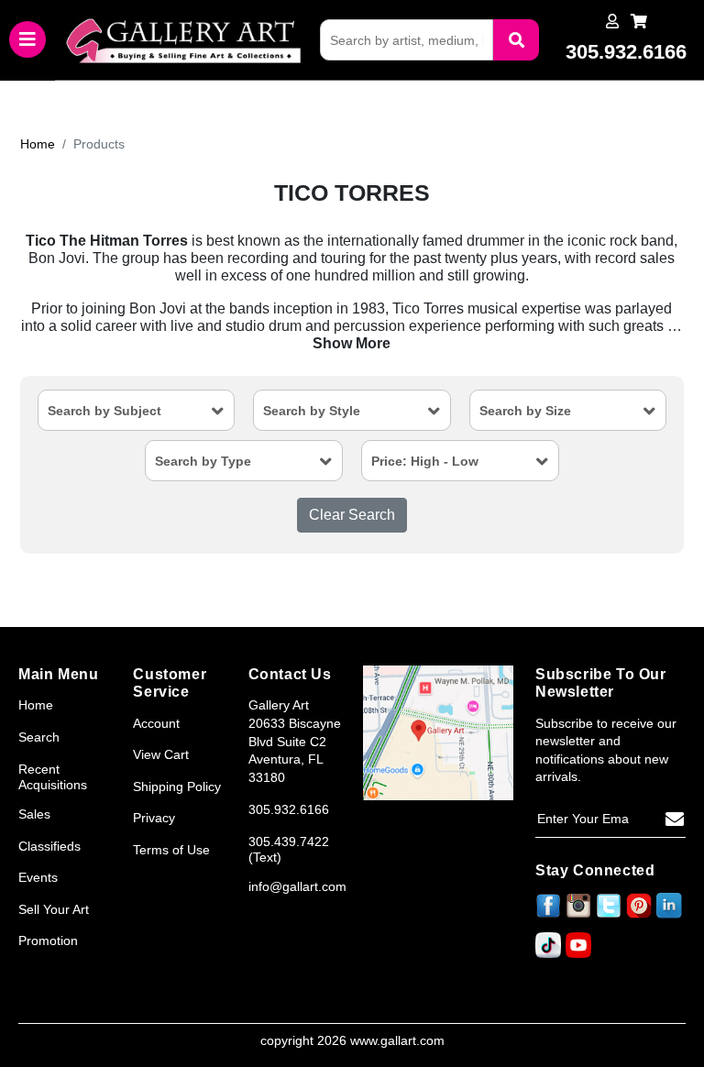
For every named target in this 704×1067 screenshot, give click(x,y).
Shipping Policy (177, 786)
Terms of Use (171, 849)
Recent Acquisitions (52, 777)
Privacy (154, 817)
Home (37, 144)
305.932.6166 (288, 809)
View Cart (161, 754)
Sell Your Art (53, 909)
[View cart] (639, 21)
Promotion (48, 940)
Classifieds (49, 846)
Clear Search (352, 514)
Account (156, 723)
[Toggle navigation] (27, 39)
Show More (351, 343)
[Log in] (612, 21)
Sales (34, 814)
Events (38, 877)
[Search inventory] (516, 39)
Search (39, 737)
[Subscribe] (675, 819)
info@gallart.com (297, 886)
